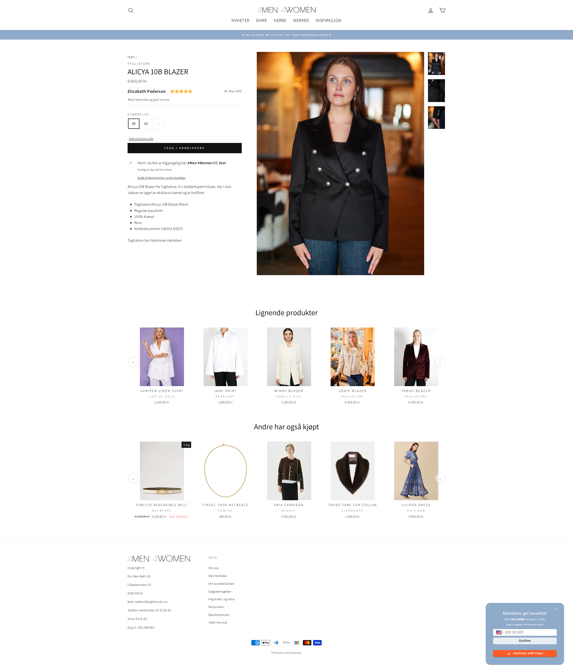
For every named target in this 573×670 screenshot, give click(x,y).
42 (146, 123)
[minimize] (556, 607)
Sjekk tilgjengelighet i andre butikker (161, 178)
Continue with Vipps (528, 653)
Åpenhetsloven (219, 615)
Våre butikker (217, 576)
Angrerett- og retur (221, 599)
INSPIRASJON (329, 20)
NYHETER (240, 20)
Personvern (216, 607)
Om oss (213, 568)
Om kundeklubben (221, 583)
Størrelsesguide (141, 138)
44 (158, 123)
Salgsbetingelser (220, 591)
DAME (261, 20)
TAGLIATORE (139, 64)
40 (134, 123)
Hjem (131, 57)
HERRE (280, 20)
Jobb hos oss (217, 622)
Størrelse (138, 114)
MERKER (301, 20)
